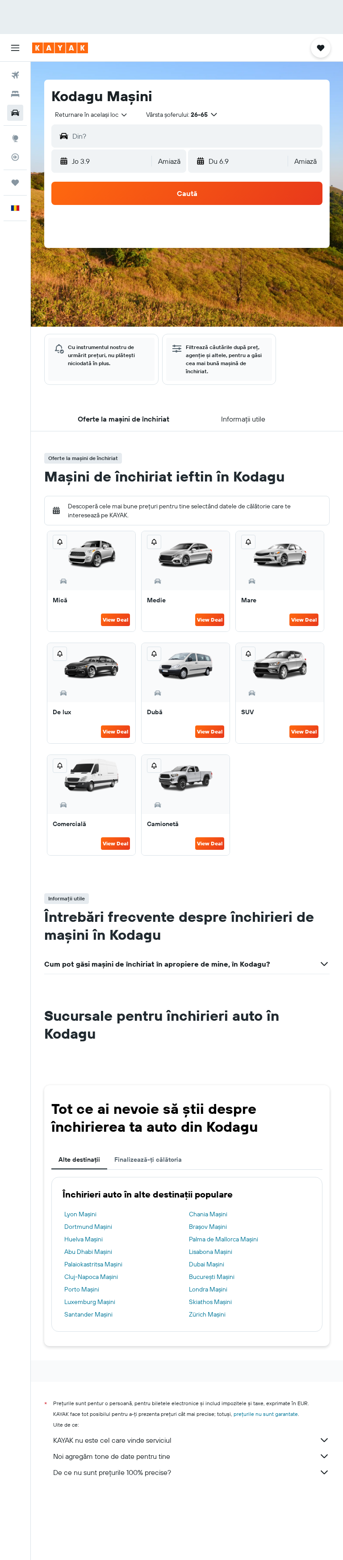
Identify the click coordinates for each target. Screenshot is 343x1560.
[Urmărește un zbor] (15, 157)
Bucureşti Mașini (211, 1277)
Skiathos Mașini (210, 1302)
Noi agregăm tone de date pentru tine (111, 1456)
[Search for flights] (15, 75)
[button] (15, 48)
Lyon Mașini (80, 1214)
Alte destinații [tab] (79, 1159)
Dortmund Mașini (88, 1227)
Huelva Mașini (83, 1239)
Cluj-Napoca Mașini (91, 1277)
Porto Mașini (81, 1289)
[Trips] (15, 183)
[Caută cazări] (15, 94)
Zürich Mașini (207, 1314)
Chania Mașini (208, 1214)
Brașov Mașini (208, 1227)
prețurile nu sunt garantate (266, 1414)
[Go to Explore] (15, 138)
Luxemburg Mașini (89, 1302)
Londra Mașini (208, 1289)
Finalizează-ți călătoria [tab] (148, 1159)
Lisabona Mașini (210, 1252)
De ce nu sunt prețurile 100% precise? (112, 1472)
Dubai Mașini (206, 1264)
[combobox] (91, 114)
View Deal (115, 619)
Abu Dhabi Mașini (88, 1252)
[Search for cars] (15, 113)
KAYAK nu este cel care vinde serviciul (112, 1440)
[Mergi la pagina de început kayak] (60, 48)
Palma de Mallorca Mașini (223, 1239)
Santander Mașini (88, 1314)
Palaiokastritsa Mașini (93, 1264)
